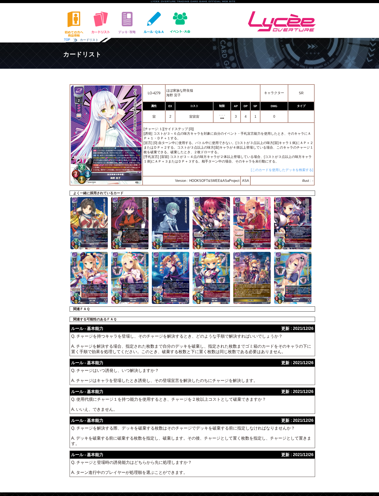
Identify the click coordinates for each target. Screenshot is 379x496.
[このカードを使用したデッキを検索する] (282, 170)
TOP (67, 39)
